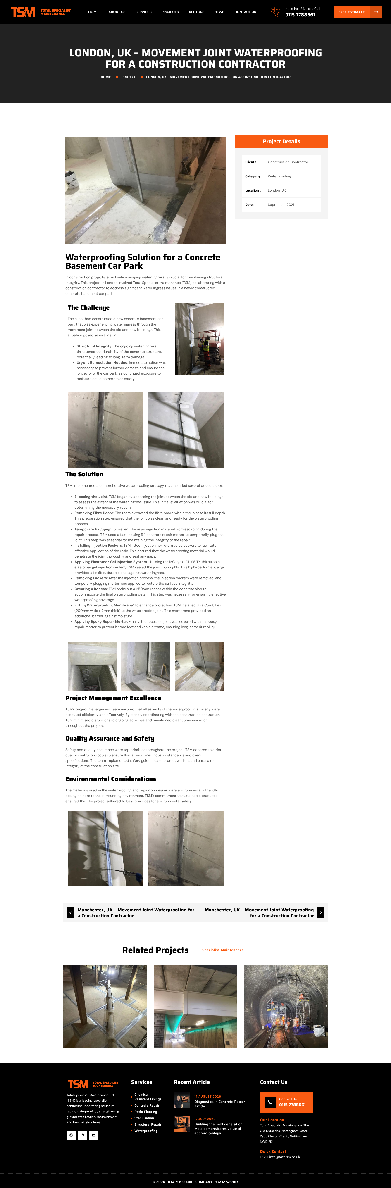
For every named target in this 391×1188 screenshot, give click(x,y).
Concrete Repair (147, 1105)
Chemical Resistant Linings (147, 1096)
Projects (170, 12)
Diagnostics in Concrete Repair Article (219, 1104)
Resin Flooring (145, 1112)
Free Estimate (352, 12)
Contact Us (245, 12)
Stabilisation (144, 1118)
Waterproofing (146, 1131)
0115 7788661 (300, 14)
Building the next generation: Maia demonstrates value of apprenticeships (218, 1129)
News (219, 12)
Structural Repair (147, 1124)
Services (144, 12)
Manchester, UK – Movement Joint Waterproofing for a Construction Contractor (136, 913)
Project (128, 77)
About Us (116, 12)
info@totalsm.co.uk (284, 1157)
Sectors (196, 12)
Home (93, 12)
